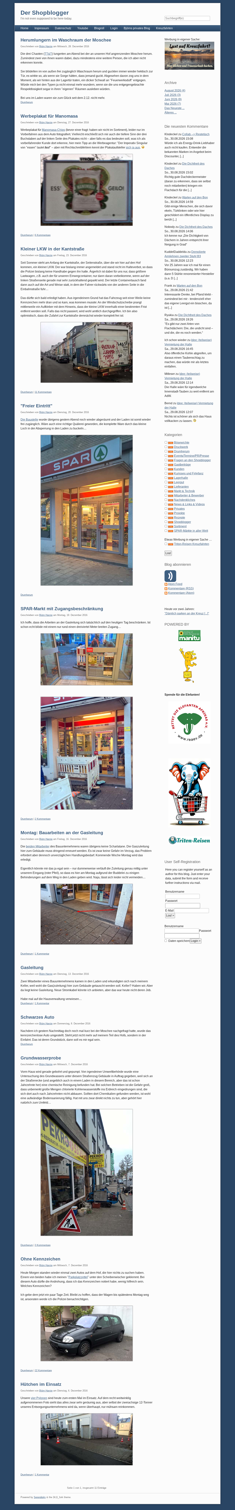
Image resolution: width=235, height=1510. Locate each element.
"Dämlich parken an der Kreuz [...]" (186, 613)
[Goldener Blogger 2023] (189, 665)
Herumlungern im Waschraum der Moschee (66, 39)
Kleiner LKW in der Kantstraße (52, 248)
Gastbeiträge (182, 464)
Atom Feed (175, 584)
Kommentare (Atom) (181, 592)
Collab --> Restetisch (195, 134)
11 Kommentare (43, 392)
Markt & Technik (184, 491)
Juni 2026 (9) (173, 99)
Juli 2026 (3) (172, 94)
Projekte (179, 513)
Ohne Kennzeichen (40, 1258)
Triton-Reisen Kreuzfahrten (191, 544)
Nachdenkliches (184, 499)
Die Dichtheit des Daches (196, 226)
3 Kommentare (42, 1245)
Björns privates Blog (137, 28)
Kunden (179, 469)
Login (114, 28)
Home (24, 28)
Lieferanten (181, 486)
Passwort (171, 900)
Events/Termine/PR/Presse (191, 455)
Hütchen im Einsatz (41, 1384)
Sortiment (180, 526)
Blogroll (99, 28)
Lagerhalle (181, 477)
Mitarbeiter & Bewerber (189, 495)
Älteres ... (170, 112)
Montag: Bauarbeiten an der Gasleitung (62, 832)
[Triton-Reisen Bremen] (189, 55)
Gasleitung (32, 967)
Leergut (179, 482)
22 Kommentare (43, 1370)
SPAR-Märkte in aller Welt (191, 530)
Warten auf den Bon (195, 197)
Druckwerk (181, 447)
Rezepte (179, 517)
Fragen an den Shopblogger (192, 460)
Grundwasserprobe (41, 1057)
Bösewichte (181, 442)
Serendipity (40, 1497)
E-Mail (169, 910)
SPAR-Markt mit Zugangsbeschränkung (62, 608)
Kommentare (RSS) (181, 588)
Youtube (82, 28)
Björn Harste (46, 46)
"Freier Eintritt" (36, 405)
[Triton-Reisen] (189, 840)
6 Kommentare (42, 235)
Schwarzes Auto (37, 1017)
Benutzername (174, 891)
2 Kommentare (42, 818)
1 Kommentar (42, 953)
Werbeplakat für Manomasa (49, 116)
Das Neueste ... (174, 108)
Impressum (42, 28)
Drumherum (27, 102)
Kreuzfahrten (164, 28)
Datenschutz (63, 28)
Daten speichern (179, 940)
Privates (179, 508)
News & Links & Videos (189, 504)
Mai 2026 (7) (172, 103)
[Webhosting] (189, 635)
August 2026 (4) (174, 90)
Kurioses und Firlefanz (188, 473)
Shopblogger (182, 521)
